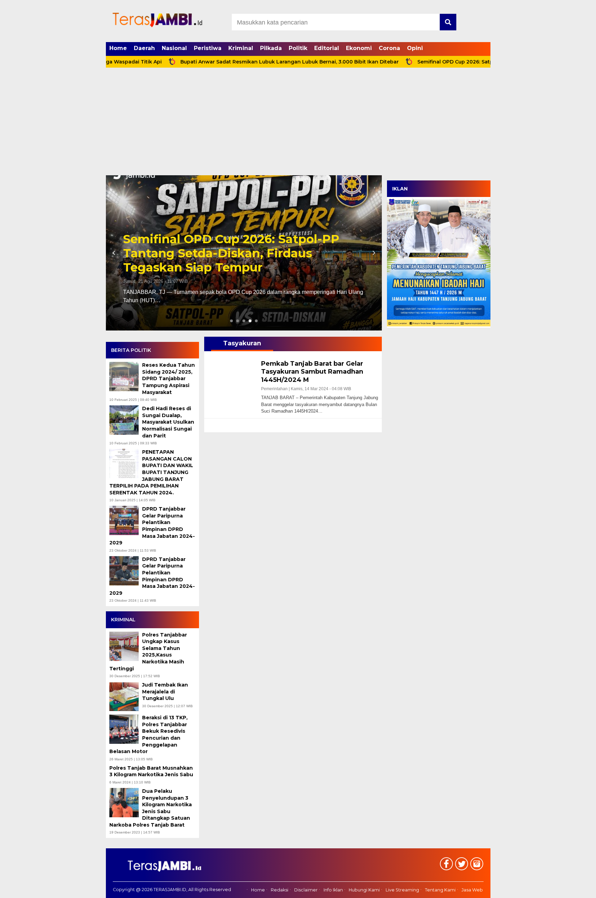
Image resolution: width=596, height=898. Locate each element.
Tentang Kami (440, 890)
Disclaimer (306, 890)
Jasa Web (472, 890)
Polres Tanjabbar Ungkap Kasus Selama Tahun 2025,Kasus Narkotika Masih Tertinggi (148, 652)
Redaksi (279, 890)
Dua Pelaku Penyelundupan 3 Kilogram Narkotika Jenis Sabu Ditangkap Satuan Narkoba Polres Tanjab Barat (150, 808)
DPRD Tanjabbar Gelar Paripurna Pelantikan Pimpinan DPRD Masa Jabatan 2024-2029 (152, 526)
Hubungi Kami (364, 890)
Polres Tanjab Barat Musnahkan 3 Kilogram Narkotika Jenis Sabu (152, 771)
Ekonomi (359, 48)
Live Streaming (402, 890)
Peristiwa (207, 48)
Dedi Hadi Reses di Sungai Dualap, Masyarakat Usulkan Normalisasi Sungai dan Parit (168, 421)
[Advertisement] (298, 123)
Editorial (326, 48)
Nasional (174, 48)
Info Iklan (333, 890)
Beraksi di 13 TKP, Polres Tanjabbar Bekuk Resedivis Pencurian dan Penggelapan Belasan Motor (148, 734)
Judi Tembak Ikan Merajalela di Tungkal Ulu (165, 691)
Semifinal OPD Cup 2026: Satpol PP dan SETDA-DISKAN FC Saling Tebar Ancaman (486, 61)
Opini (415, 48)
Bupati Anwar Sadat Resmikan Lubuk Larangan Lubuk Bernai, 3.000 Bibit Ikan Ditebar (255, 61)
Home (118, 48)
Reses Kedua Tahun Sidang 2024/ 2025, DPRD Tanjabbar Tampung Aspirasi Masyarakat (168, 378)
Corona (389, 48)
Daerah (144, 48)
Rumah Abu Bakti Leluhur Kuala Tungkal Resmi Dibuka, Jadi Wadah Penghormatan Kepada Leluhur (232, 253)
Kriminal (240, 48)
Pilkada (271, 48)
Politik (298, 48)
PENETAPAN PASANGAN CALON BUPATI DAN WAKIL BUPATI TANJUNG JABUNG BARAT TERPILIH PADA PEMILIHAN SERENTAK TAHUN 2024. (151, 472)
